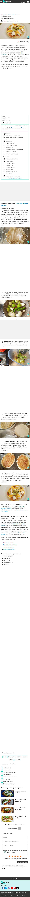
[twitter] (6, 888)
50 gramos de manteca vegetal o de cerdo (14, 138)
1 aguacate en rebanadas (11, 154)
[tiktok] (17, 888)
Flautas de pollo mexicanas (10, 545)
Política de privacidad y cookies (8, 894)
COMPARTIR (23, 2)
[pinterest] (14, 888)
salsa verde (15, 524)
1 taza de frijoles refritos (11, 145)
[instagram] (9, 888)
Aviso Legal (24, 892)
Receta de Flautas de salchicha (20, 792)
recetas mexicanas (18, 510)
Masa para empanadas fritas (9, 772)
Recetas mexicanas (16, 128)
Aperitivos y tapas (8, 14)
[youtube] (12, 888)
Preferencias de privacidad (20, 894)
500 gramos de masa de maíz (12, 135)
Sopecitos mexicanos (8, 547)
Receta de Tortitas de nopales (20, 817)
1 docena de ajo (9, 165)
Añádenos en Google (24, 42)
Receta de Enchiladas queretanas (20, 800)
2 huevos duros (9, 148)
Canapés (24, 757)
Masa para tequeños (7, 779)
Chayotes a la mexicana (9, 549)
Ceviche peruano (7, 768)
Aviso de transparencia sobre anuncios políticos (11, 895)
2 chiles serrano (9, 161)
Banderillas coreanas (8, 782)
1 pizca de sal (8, 141)
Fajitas (19, 757)
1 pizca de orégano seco (11, 172)
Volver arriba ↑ (15, 879)
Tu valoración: (6, 858)
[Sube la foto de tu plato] (19, 828)
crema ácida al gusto (10, 152)
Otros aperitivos (12, 757)
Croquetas (17, 760)
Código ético (23, 895)
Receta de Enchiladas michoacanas (20, 809)
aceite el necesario (10, 143)
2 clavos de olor (9, 170)
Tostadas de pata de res (8, 784)
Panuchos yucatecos (8, 543)
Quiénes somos (17, 892)
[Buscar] (28, 2)
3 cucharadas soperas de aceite (13, 176)
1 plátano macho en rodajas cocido (14, 150)
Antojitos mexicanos (15, 14)
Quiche (11, 760)
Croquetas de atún (7, 775)
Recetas (2, 14)
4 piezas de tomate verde (11, 159)
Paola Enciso (6, 21)
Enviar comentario (22, 862)
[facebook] (3, 888)
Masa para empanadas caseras (10, 777)
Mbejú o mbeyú (6, 770)
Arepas (4, 757)
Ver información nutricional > (15, 178)
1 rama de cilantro (9, 168)
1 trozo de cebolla (9, 163)
